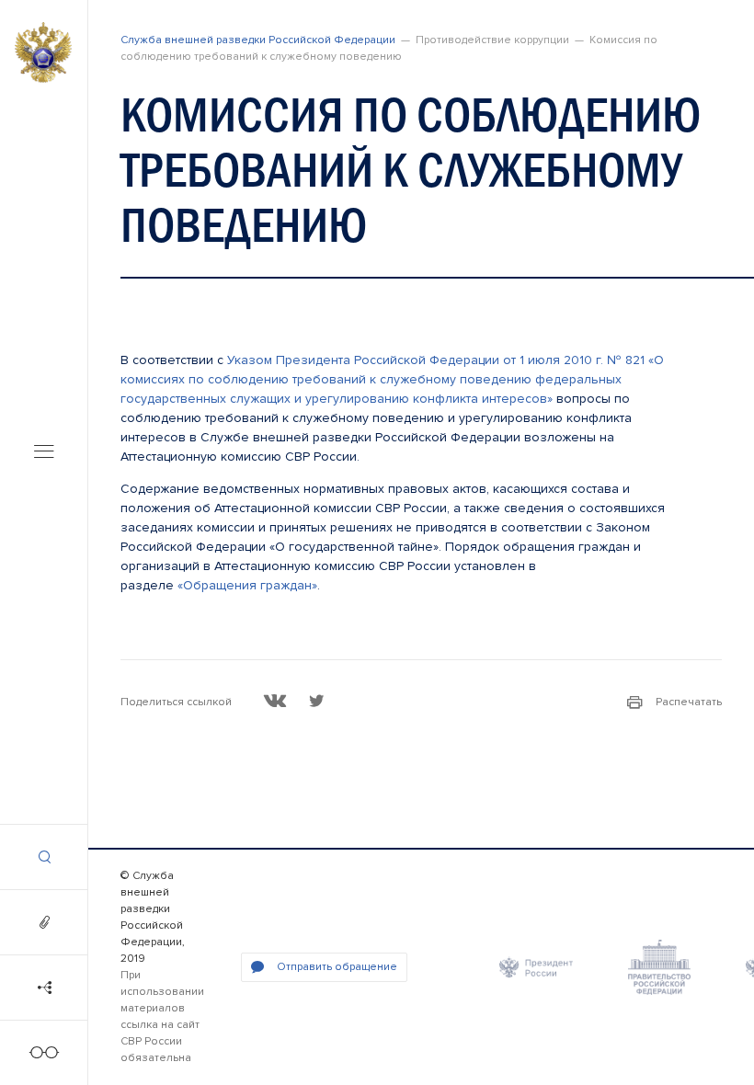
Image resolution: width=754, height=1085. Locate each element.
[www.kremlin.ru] (536, 967)
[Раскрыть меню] (43, 453)
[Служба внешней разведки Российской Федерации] (43, 52)
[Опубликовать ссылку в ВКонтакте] (275, 700)
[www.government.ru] (659, 967)
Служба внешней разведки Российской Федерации (257, 40)
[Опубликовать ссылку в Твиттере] (316, 700)
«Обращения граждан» (247, 585)
